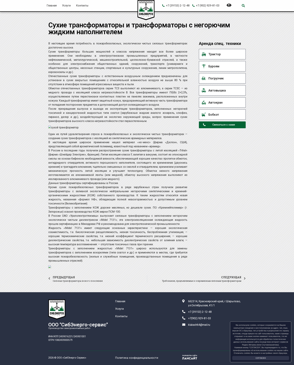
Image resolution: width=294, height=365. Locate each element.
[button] (243, 6)
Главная (52, 5)
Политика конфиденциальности (136, 357)
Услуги (66, 5)
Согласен (261, 358)
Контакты (82, 5)
